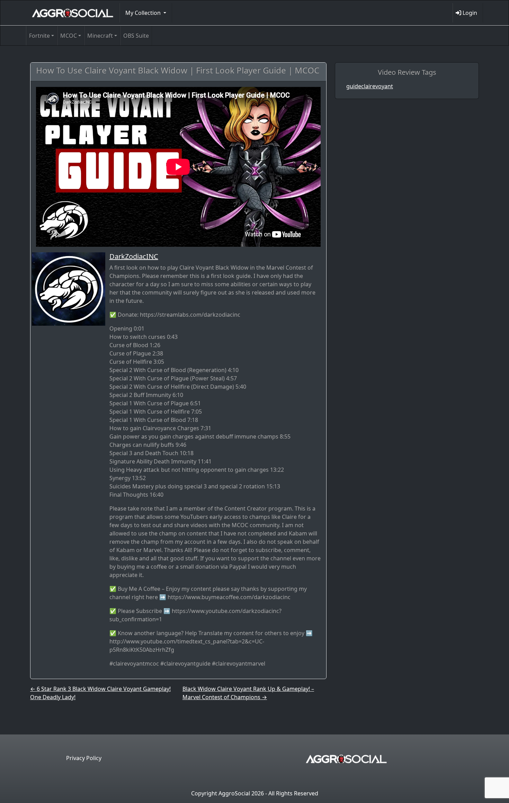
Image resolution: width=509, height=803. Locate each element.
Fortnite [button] (39, 35)
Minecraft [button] (100, 35)
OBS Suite (136, 35)
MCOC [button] (68, 35)
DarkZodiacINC (133, 256)
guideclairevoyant (369, 86)
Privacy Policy (83, 758)
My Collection (143, 13)
